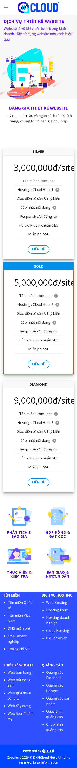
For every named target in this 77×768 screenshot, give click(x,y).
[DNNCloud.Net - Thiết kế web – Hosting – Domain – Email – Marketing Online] (38, 7)
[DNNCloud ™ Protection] (48, 751)
